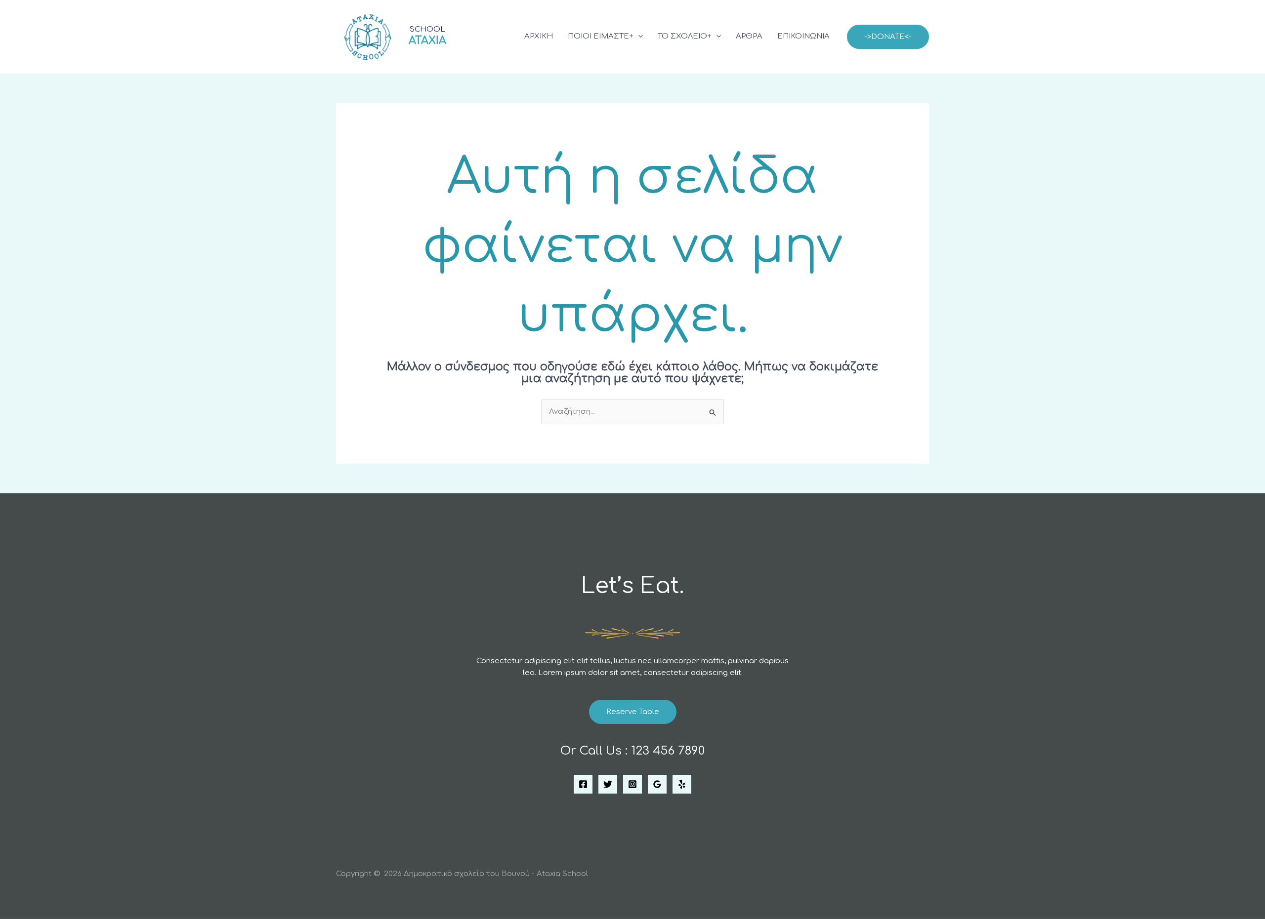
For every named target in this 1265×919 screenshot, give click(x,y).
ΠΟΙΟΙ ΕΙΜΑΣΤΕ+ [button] (600, 36)
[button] (638, 36)
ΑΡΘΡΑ (749, 36)
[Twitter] (607, 784)
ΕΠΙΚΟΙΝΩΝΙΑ (803, 36)
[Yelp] (682, 784)
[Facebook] (583, 784)
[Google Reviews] (657, 784)
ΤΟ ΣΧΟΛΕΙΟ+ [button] (685, 36)
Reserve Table (632, 712)
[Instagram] (632, 784)
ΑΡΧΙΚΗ (538, 36)
